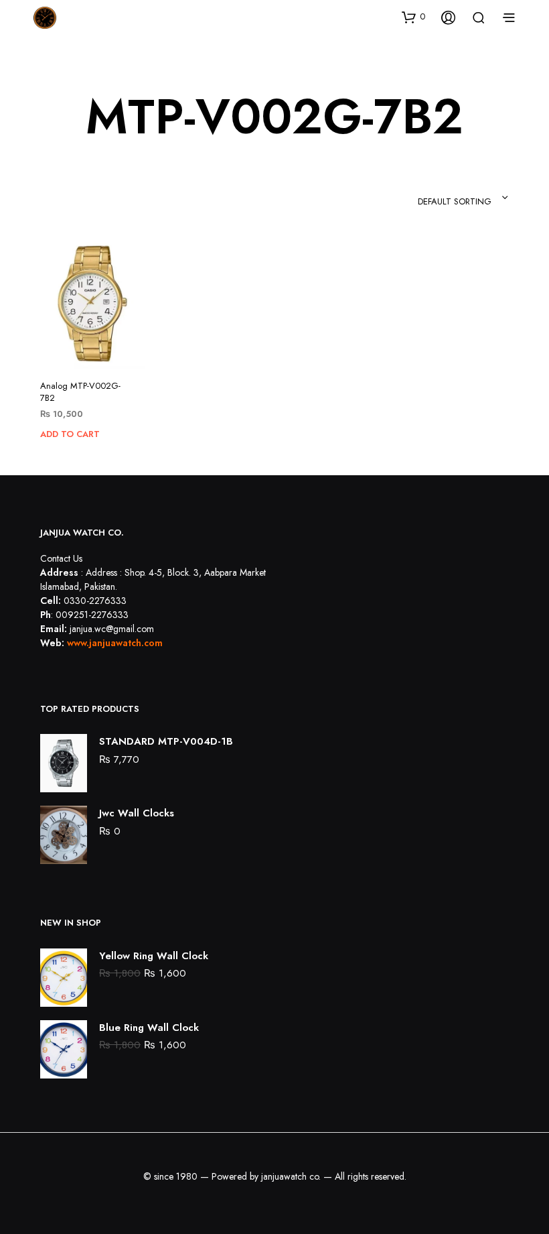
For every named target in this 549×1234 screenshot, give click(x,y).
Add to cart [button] (70, 434)
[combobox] (429, 197)
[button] (413, 16)
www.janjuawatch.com (115, 643)
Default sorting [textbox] (454, 201)
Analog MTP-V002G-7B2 (80, 392)
